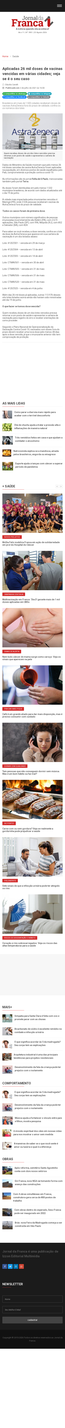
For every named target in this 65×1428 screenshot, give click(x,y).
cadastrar (33, 1320)
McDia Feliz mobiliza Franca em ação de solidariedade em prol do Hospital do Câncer (31, 543)
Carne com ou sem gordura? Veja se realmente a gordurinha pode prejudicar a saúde (27, 829)
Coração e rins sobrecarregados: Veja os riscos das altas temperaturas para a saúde (29, 944)
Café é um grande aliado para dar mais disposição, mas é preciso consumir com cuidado (32, 715)
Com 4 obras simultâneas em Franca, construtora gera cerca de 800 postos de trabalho (34, 1197)
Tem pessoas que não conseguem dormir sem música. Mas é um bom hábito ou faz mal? (31, 772)
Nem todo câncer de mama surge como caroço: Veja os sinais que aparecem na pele (31, 658)
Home (5, 56)
